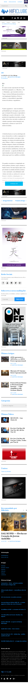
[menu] (3, 18)
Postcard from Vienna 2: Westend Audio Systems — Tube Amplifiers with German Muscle (18, 386)
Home (5, 1)
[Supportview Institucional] (14, 326)
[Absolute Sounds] (14, 31)
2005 (19, 22)
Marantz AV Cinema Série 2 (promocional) (18, 372)
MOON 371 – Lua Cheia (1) (16, 419)
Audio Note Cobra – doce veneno (10, 628)
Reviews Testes (5, 567)
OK (26, 6)
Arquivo (14, 22)
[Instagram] (18, 18)
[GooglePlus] (25, 18)
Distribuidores (4, 555)
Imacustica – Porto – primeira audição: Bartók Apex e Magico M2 (12, 583)
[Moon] (14, 213)
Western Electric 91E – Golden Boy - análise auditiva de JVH (13, 634)
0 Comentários (4, 78)
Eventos (3, 569)
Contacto (20, 1)
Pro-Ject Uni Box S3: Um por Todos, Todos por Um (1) (18, 440)
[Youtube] (15, 18)
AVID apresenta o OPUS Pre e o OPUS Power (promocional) (18, 359)
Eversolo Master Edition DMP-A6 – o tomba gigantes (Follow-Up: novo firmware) (13, 603)
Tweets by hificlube (6, 471)
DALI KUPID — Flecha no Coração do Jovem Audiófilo (14, 536)
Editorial (3, 571)
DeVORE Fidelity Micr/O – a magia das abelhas (14, 641)
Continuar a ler (14, 183)
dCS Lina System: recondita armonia (11, 597)
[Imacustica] (14, 46)
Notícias (3, 566)
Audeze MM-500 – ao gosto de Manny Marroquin (11, 622)
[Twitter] (21, 18)
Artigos (8, 22)
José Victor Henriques (15, 77)
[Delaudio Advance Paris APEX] (14, 64)
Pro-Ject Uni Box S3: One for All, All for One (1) (17, 430)
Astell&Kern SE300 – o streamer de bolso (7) (13, 609)
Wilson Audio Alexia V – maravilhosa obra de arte (13, 590)
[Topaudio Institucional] (14, 454)
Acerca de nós (12, 1)
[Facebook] (12, 18)
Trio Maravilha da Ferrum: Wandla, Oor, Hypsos (12, 615)
